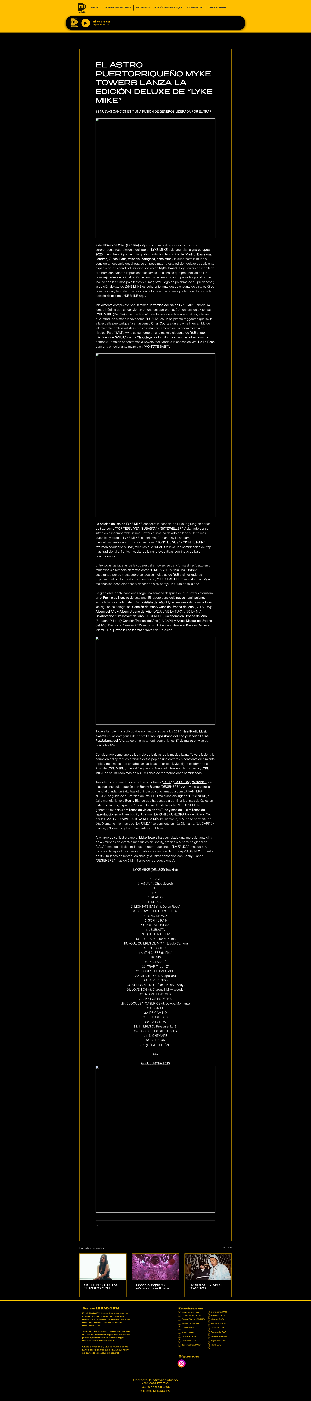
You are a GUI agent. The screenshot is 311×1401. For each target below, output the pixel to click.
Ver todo (227, 1247)
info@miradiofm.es (163, 1380)
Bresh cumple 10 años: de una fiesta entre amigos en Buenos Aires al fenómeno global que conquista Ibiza (154, 1287)
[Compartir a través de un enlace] (97, 1225)
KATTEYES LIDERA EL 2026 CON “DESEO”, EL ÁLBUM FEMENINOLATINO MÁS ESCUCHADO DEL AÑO (101, 1287)
